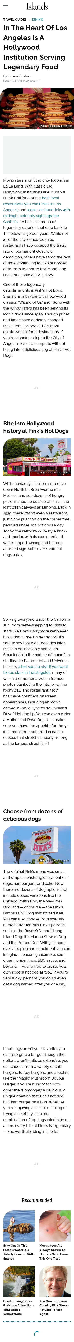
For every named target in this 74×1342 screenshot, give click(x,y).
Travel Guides (15, 19)
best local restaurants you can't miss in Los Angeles (32, 204)
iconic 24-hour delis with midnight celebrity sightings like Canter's (36, 216)
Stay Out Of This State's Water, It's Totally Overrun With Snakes (18, 1252)
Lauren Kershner (20, 76)
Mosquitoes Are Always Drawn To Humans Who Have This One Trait (53, 1252)
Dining (37, 19)
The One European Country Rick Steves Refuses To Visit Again (54, 1307)
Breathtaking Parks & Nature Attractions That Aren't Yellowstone (18, 1307)
